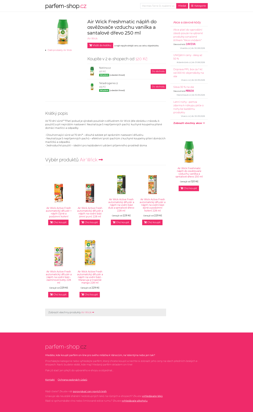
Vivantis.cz (185, 48)
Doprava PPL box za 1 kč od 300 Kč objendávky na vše (188, 73)
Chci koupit (60, 222)
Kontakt (50, 379)
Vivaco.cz (185, 80)
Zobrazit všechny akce (188, 123)
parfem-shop (65, 5)
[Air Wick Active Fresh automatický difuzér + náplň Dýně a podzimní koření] (58, 193)
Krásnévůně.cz (184, 62)
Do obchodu (158, 71)
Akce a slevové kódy (187, 22)
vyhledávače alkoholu (135, 400)
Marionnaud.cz (184, 95)
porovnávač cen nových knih (90, 391)
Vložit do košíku (101, 45)
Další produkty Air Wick (60, 50)
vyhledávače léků (152, 396)
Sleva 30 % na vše (183, 87)
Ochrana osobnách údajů (72, 379)
